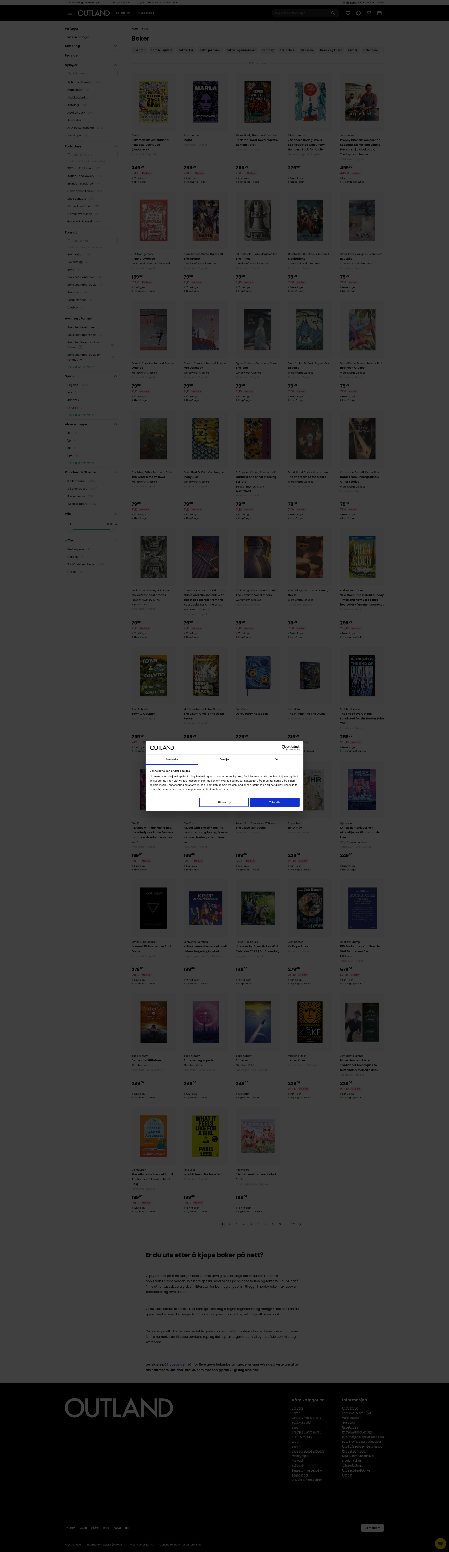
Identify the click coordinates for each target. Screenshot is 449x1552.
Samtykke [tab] (172, 759)
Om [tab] (277, 759)
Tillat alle (274, 802)
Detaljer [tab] (224, 759)
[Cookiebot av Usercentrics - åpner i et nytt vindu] (284, 747)
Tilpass (222, 802)
